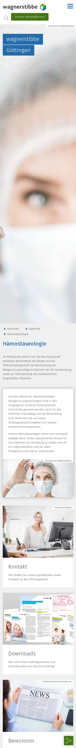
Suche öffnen (6, 18)
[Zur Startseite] (26, 7)
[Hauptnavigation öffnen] (70, 6)
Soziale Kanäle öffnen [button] (68, 740)
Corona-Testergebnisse (30, 16)
